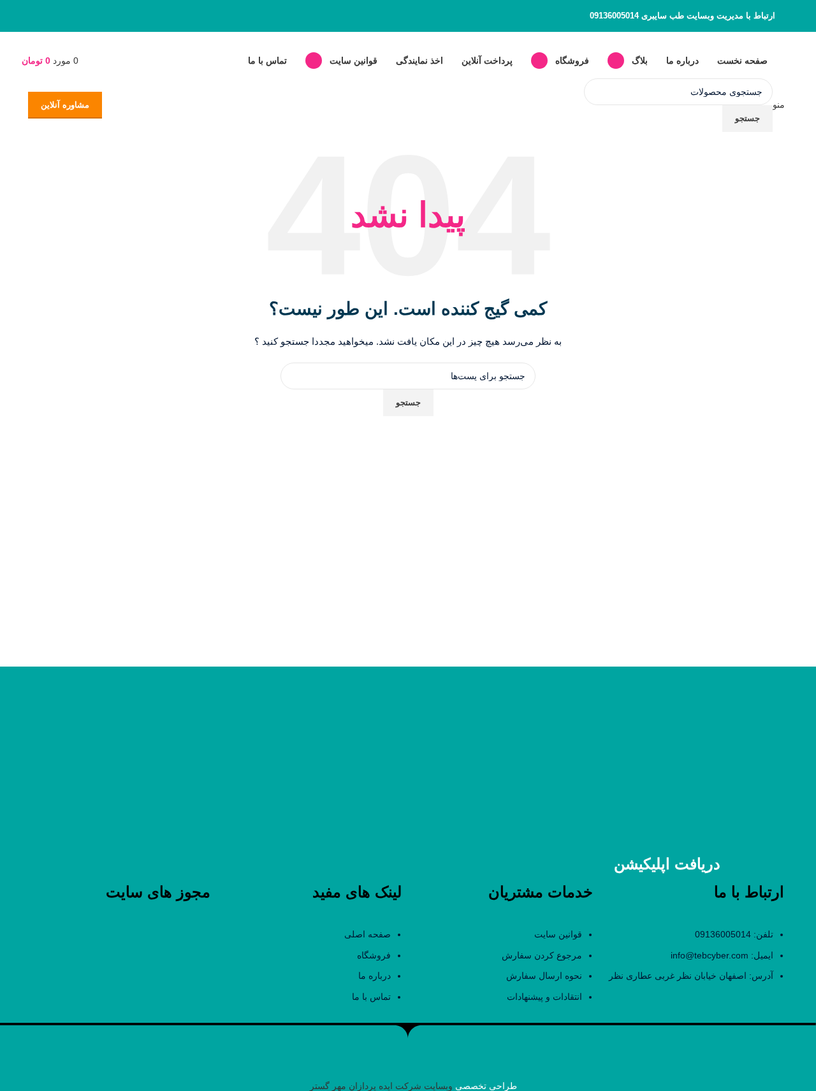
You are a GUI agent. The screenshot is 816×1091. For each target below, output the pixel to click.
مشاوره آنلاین (65, 105)
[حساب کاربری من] (88, 60)
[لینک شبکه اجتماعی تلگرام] (36, 15)
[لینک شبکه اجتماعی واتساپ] (52, 15)
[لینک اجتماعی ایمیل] (68, 15)
